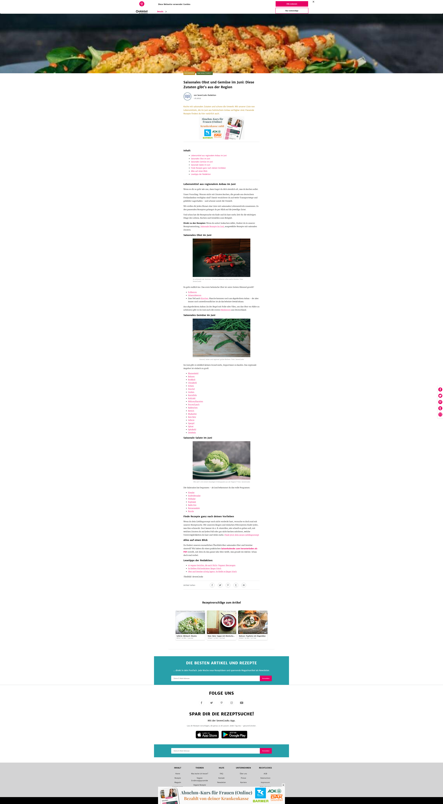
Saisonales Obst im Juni (200, 159)
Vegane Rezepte (199, 785)
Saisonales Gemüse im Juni (202, 162)
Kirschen (204, 298)
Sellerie (191, 420)
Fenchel (191, 389)
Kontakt (221, 778)
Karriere (243, 782)
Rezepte (178, 778)
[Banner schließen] (313, 2)
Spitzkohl (192, 429)
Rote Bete (192, 417)
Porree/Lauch (193, 404)
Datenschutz (265, 778)
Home (177, 774)
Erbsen (191, 386)
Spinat (190, 426)
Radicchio (192, 505)
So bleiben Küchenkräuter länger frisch (204, 568)
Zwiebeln (192, 433)
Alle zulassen (291, 4)
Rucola (191, 511)
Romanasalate (194, 508)
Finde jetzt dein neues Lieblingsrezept (241, 535)
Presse (243, 778)
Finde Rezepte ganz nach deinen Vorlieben (208, 168)
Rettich (191, 411)
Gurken (191, 392)
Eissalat (191, 493)
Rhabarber (192, 414)
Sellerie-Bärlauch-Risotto (187, 636)
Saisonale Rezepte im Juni (212, 226)
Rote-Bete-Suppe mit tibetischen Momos (221, 636)
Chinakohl (192, 383)
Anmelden (265, 678)
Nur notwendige (291, 11)
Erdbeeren (192, 292)
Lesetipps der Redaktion (201, 174)
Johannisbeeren (194, 295)
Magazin (177, 782)
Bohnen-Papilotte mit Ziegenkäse (252, 636)
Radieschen (193, 408)
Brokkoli (191, 380)
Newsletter (221, 782)
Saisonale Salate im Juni (200, 165)
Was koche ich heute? (199, 774)
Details (160, 11)
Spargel (191, 423)
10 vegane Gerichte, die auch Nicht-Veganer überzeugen (211, 565)
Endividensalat (194, 496)
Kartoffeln (192, 395)
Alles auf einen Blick (199, 171)
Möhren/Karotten (195, 401)
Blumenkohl (193, 373)
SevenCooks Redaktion (206, 95)
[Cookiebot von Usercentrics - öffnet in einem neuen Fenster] (142, 12)
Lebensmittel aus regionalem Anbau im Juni (209, 155)
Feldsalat (192, 499)
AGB (265, 774)
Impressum (265, 782)
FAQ (221, 774)
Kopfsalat (192, 502)
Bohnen (191, 376)
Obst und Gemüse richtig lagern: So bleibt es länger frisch (212, 572)
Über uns (243, 774)
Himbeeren (226, 310)
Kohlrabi (191, 398)
